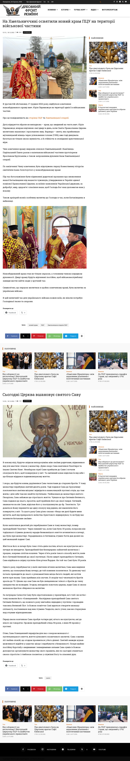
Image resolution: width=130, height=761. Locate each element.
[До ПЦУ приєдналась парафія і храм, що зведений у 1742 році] (112, 360)
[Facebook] (114, 1)
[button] (100, 2)
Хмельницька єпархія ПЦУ (57, 325)
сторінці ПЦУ (35, 117)
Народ (100, 105)
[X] (122, 1)
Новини (27, 32)
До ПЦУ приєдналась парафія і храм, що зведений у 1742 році (112, 376)
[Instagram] (117, 1)
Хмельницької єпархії (57, 117)
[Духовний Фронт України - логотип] (22, 10)
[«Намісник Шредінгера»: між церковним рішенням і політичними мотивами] (93, 81)
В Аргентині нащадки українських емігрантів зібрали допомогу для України (111, 109)
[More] (81, 336)
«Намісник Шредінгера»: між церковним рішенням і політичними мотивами (110, 82)
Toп (90, 65)
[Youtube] (125, 1)
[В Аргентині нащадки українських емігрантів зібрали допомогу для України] (93, 108)
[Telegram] (120, 1)
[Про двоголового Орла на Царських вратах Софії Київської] (108, 52)
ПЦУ (42, 325)
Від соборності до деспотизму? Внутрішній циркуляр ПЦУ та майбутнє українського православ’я (111, 96)
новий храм (33, 325)
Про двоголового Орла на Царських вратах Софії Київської (106, 69)
